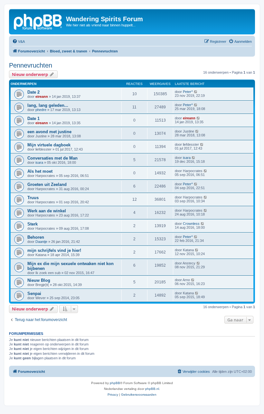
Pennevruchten (30, 65)
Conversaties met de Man (52, 158)
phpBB (115, 383)
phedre (40, 110)
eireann (41, 96)
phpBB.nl (152, 389)
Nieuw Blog (38, 280)
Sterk (32, 224)
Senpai (34, 293)
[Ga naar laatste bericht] (196, 92)
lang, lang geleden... (47, 105)
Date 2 (33, 92)
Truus (33, 197)
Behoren (35, 237)
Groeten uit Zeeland (47, 184)
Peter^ (188, 92)
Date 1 (33, 118)
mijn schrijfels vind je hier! (54, 250)
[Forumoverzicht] (38, 21)
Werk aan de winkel (46, 210)
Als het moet (39, 171)
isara (39, 162)
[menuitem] (18, 41)
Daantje (41, 242)
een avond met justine (49, 131)
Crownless (191, 223)
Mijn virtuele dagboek (49, 145)
